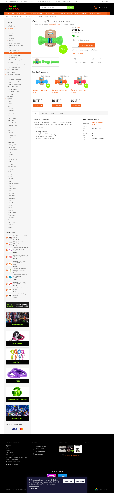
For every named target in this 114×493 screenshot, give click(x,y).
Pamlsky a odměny (14, 43)
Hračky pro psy (13, 57)
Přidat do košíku (88, 45)
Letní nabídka (11, 26)
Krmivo (10, 40)
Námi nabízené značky (12, 464)
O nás (49, 1)
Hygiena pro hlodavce (14, 82)
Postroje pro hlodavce (14, 84)
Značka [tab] (61, 113)
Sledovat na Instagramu (72, 455)
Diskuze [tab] (53, 113)
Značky (9, 101)
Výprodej (9, 98)
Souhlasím (80, 481)
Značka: (69, 24)
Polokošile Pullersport (15, 60)
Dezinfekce (10, 96)
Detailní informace (77, 53)
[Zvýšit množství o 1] (78, 44)
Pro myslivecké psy (14, 67)
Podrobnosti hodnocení (55, 24)
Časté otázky (67, 1)
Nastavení (34, 488)
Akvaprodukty (11, 72)
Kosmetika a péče (13, 50)
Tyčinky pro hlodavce (14, 79)
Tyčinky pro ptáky (13, 91)
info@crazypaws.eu (40, 446)
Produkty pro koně (12, 94)
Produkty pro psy (12, 28)
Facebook (60, 471)
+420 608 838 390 (40, 448)
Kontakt (57, 1)
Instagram (54, 471)
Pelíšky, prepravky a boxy (15, 45)
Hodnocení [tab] (44, 113)
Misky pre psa (12, 48)
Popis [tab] (35, 113)
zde (53, 484)
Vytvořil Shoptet (103, 489)
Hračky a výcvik (13, 52)
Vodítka (10, 33)
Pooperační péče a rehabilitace (17, 65)
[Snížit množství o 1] (78, 46)
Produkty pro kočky (12, 69)
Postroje (10, 35)
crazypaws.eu (39, 454)
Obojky (10, 31)
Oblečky (10, 62)
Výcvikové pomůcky (15, 55)
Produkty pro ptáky (12, 86)
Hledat (70, 7)
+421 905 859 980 (40, 451)
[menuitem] (10, 13)
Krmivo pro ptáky (13, 89)
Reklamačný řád (10, 455)
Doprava (41, 1)
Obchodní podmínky (12, 459)
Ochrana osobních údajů (13, 462)
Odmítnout (68, 481)
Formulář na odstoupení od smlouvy (16, 457)
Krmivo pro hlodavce (14, 77)
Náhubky (11, 38)
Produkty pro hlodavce (13, 74)
